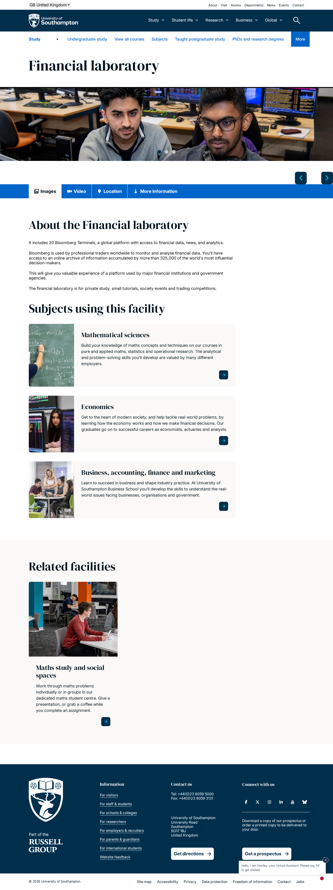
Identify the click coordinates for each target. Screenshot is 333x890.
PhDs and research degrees (258, 39)
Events (284, 5)
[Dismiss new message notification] (325, 860)
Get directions (189, 853)
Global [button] (271, 20)
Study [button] (153, 20)
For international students (121, 848)
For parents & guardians (120, 839)
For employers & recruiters (122, 830)
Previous (301, 178)
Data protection (214, 881)
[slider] (166, 136)
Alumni (236, 5)
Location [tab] (113, 191)
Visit (224, 5)
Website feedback (115, 857)
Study (34, 39)
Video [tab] (80, 191)
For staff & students (116, 804)
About (212, 5)
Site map (144, 881)
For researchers (113, 821)
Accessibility (167, 881)
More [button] (300, 39)
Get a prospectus (263, 853)
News (271, 5)
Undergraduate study (87, 39)
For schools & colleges (118, 812)
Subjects (160, 39)
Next (327, 178)
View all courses (129, 39)
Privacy (190, 881)
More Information (158, 191)
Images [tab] (48, 191)
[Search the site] (295, 20)
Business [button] (244, 20)
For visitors (109, 795)
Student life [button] (182, 20)
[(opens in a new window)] (246, 802)
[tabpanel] (166, 124)
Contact (298, 5)
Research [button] (214, 20)
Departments (253, 5)
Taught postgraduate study (200, 39)
